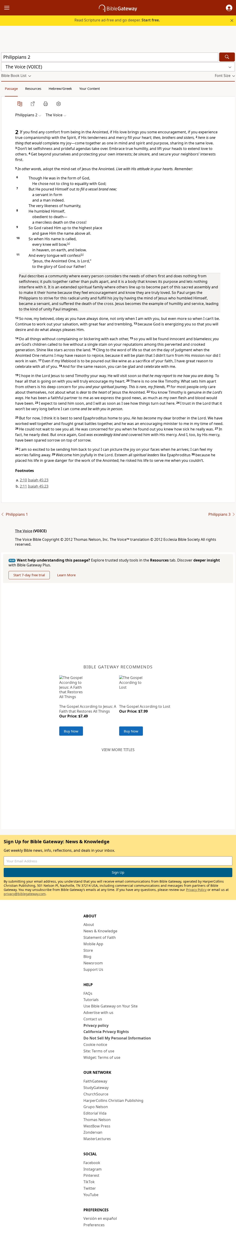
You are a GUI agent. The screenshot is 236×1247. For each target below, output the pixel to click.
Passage (11, 88)
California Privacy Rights (106, 1031)
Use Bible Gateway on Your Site (110, 1006)
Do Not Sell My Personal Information (117, 1038)
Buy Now (71, 731)
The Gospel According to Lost (144, 706)
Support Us (93, 969)
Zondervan (92, 1132)
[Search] (227, 57)
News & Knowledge (100, 931)
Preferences (94, 1224)
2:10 (23, 480)
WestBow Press (96, 1126)
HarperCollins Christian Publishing (113, 1100)
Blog (87, 956)
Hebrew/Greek (60, 88)
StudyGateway (96, 1087)
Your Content (89, 88)
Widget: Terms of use (101, 1057)
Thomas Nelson (97, 1119)
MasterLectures (97, 1138)
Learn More (66, 575)
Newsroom (93, 963)
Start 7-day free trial (29, 575)
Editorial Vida (94, 1113)
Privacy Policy (196, 889)
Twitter (89, 1188)
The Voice (23, 530)
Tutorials (91, 999)
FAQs (87, 993)
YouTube (90, 1194)
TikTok (89, 1181)
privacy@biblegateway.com (25, 894)
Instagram (92, 1169)
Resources (33, 88)
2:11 (23, 486)
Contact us (92, 1019)
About (88, 924)
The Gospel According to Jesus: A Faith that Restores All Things (87, 709)
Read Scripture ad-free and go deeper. (117, 20)
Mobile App (93, 943)
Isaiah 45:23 (38, 480)
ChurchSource (95, 1094)
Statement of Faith (99, 937)
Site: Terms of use (98, 1051)
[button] (229, 8)
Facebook (91, 1162)
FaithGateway (95, 1081)
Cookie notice (95, 1044)
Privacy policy (96, 1025)
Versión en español (100, 1218)
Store (88, 950)
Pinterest (91, 1175)
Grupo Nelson (95, 1106)
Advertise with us (98, 1012)
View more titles (118, 749)
